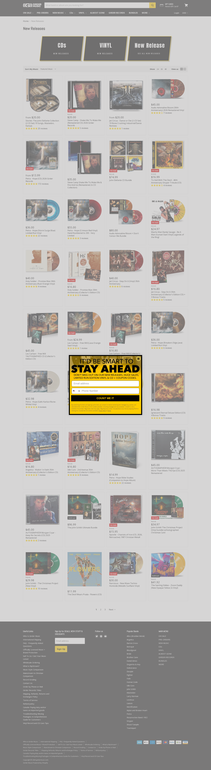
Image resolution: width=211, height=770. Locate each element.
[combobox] (76, 391)
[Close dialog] (138, 359)
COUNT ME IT (105, 398)
